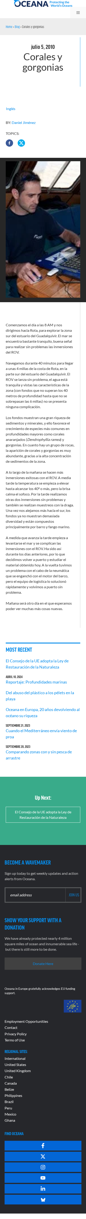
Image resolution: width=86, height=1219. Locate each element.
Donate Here (43, 963)
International (15, 1058)
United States (15, 1064)
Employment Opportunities (26, 1021)
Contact (11, 1027)
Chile (9, 1077)
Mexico (10, 1114)
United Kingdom (18, 1070)
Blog (17, 26)
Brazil (9, 1101)
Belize (9, 1089)
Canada (11, 1083)
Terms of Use (15, 1040)
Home (9, 26)
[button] (9, 143)
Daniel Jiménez (24, 122)
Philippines (13, 1095)
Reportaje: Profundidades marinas (36, 681)
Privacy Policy (16, 1034)
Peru (8, 1108)
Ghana (10, 1120)
